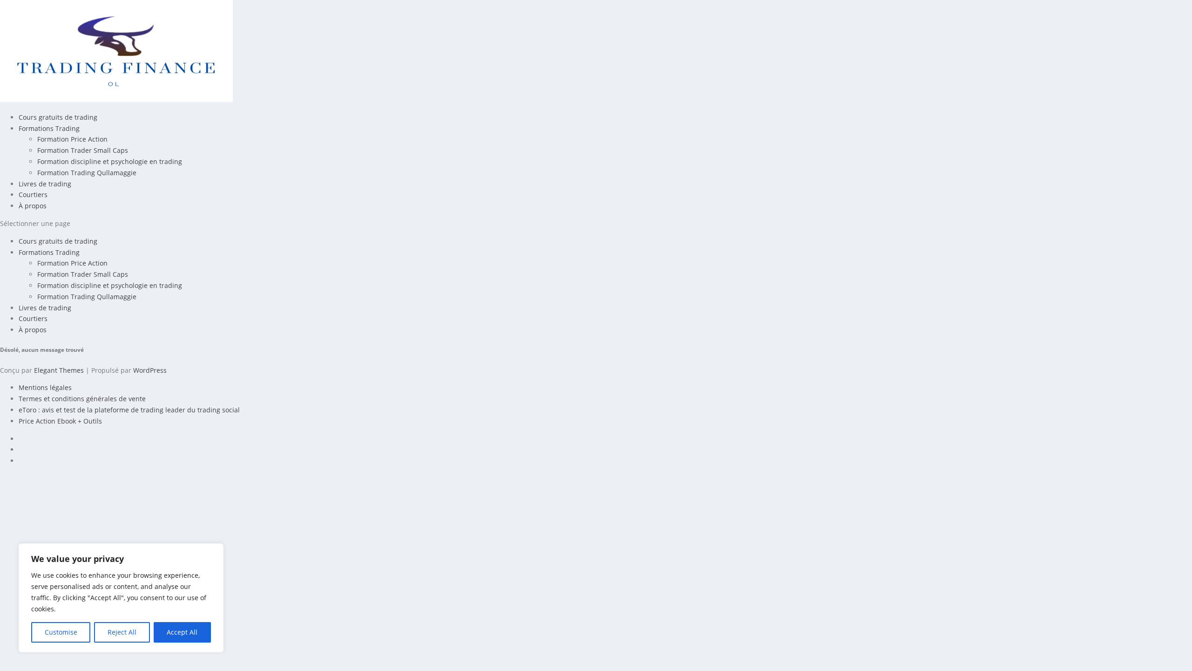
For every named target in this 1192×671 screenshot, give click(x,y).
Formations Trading (49, 128)
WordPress (150, 370)
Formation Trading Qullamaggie (86, 172)
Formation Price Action (72, 139)
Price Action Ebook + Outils (60, 421)
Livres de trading (45, 183)
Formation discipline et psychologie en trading (109, 161)
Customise (61, 632)
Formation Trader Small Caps (82, 150)
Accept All (182, 632)
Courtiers (33, 194)
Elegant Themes (59, 370)
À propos (33, 205)
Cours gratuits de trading (58, 117)
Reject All (122, 632)
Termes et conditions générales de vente (82, 398)
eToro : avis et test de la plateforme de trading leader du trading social (129, 409)
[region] (121, 597)
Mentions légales (45, 387)
